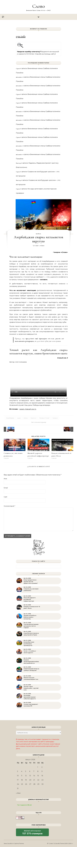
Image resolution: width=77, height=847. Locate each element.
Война (38, 233)
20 (30, 780)
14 (34, 776)
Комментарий (9, 506)
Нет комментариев (38, 422)
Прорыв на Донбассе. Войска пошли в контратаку (30, 617)
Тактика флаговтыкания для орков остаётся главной (31, 626)
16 (42, 776)
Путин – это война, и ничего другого (30, 651)
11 (21, 776)
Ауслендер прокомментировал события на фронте (30, 697)
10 (18, 776)
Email (6, 488)
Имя (5, 479)
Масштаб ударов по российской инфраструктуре (30, 599)
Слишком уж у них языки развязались (31, 589)
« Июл (18, 793)
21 (34, 780)
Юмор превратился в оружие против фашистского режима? (31, 581)
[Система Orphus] (20, 47)
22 (38, 780)
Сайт (5, 497)
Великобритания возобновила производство (29, 643)
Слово (38, 6)
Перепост (33, 418)
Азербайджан (10, 418)
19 (26, 780)
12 (26, 776)
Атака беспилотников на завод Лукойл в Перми (31, 634)
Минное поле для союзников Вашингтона (31, 678)
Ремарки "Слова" (44, 418)
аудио (19, 418)
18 (22, 780)
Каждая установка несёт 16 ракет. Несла (32, 607)
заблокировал (32, 833)
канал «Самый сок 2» (27, 409)
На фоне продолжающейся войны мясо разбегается (31, 661)
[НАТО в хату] (8, 429)
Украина (55, 418)
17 (17, 780)
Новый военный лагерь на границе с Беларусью (31, 669)
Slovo (42, 245)
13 (30, 776)
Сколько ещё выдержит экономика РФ (31, 705)
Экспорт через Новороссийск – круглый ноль (31, 688)
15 (38, 776)
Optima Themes (19, 843)
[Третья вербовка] (69, 429)
